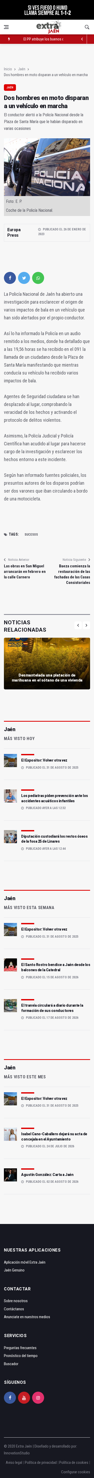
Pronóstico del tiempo (21, 1355)
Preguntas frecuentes (20, 1347)
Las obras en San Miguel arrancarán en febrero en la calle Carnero (25, 571)
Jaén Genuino (14, 1270)
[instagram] (38, 1398)
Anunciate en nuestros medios (27, 1317)
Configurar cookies (75, 1472)
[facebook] (10, 278)
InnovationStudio (17, 1453)
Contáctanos (14, 1309)
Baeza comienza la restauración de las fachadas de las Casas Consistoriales (72, 574)
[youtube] (24, 1398)
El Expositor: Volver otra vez (44, 760)
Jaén (21, 69)
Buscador (11, 1363)
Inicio (8, 69)
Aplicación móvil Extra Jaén (24, 1262)
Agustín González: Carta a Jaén (47, 1175)
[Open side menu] (6, 27)
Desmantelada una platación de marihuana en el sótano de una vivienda (47, 678)
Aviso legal (14, 1462)
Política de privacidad (41, 1462)
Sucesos (31, 534)
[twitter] (24, 278)
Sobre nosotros (16, 1300)
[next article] (82, 39)
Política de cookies (73, 1462)
